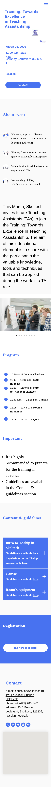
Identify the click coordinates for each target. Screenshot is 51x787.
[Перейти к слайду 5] (26, 335)
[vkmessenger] (23, 725)
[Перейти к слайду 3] (21, 335)
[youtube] (28, 725)
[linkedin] (13, 725)
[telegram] (18, 725)
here (35, 553)
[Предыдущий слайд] (2, 314)
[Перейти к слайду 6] (29, 335)
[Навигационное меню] (46, 4)
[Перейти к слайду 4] (24, 335)
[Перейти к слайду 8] (34, 335)
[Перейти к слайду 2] (19, 335)
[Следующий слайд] (48, 314)
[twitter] (8, 725)
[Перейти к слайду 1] (16, 335)
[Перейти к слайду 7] (31, 335)
